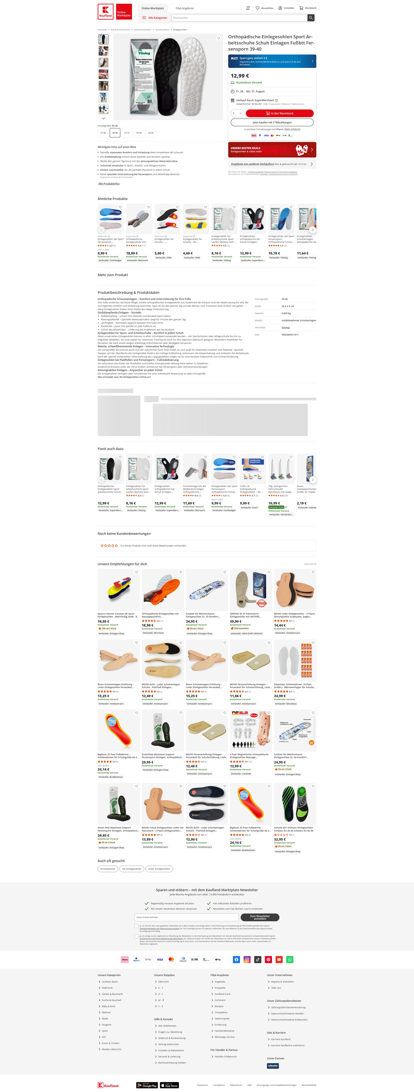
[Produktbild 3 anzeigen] (103, 62)
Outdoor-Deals (110, 981)
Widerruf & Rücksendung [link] (172, 1038)
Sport (105, 1030)
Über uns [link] (276, 987)
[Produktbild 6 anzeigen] (103, 97)
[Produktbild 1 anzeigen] (103, 39)
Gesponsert (102, 236)
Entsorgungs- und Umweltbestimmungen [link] (277, 1085)
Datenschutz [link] (236, 1085)
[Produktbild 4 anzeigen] (103, 74)
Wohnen (106, 1012)
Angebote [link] (220, 981)
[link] (185, 8)
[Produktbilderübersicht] (103, 76)
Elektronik (107, 987)
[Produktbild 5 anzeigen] (103, 86)
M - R (161, 1000)
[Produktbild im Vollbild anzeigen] (168, 76)
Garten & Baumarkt (112, 993)
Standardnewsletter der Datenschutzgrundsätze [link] (159, 928)
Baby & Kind (108, 1006)
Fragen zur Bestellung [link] (170, 1031)
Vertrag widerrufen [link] (168, 1044)
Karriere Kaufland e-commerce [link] (288, 1045)
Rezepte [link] (219, 1006)
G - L (160, 993)
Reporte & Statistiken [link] (282, 981)
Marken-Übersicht (111, 1049)
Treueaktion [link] (221, 1012)
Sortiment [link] (220, 1000)
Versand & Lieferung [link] (169, 1056)
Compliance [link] (219, 1085)
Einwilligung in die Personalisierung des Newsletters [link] (161, 938)
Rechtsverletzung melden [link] (172, 1062)
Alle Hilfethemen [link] (167, 1025)
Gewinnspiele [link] (222, 1018)
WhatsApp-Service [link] (224, 1036)
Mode (105, 1018)
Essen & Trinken (110, 1043)
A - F (160, 987)
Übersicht (163, 981)
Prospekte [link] (220, 987)
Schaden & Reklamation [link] (171, 1050)
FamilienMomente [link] (224, 1030)
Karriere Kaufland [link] (280, 1039)
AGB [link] (249, 1085)
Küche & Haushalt (111, 1000)
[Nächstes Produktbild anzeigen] (103, 118)
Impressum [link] (202, 1085)
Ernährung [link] (220, 1024)
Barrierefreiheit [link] (309, 1085)
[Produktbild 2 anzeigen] (103, 51)
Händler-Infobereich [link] (226, 1056)
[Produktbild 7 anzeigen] (103, 109)
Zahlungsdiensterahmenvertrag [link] (288, 1007)
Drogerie (106, 1024)
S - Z (160, 1006)
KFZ (104, 1036)
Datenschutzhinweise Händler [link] (287, 1013)
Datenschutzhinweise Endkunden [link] (289, 1019)
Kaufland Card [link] (222, 993)
